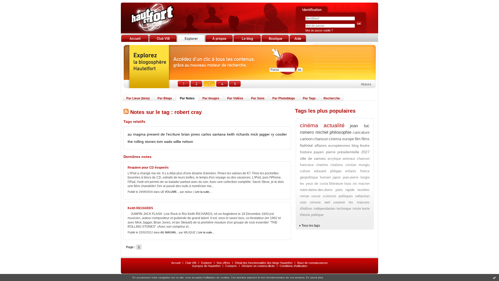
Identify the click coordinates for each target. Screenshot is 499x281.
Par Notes (187, 98)
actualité (334, 125)
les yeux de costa (314, 184)
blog (355, 145)
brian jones (190, 134)
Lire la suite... (203, 191)
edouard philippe (328, 171)
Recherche (332, 98)
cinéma (309, 125)
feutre (365, 145)
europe (348, 139)
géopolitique (309, 177)
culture (305, 171)
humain (325, 177)
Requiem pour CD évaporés (148, 167)
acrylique (334, 159)
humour (306, 145)
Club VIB (190, 262)
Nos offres (223, 262)
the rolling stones (142, 141)
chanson (320, 139)
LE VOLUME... (170, 191)
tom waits (164, 141)
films (366, 139)
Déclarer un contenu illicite (258, 265)
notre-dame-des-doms (316, 190)
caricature (361, 132)
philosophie (340, 132)
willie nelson (183, 141)
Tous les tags (310, 225)
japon (337, 177)
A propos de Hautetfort (206, 265)
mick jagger (260, 134)
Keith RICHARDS (140, 208)
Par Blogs (164, 98)
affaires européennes (332, 145)
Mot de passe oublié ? (319, 30)
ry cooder (279, 134)
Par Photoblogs (283, 98)
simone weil (320, 202)
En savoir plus (314, 277)
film (358, 139)
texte (366, 208)
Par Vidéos (235, 98)
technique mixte (349, 208)
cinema (335, 139)
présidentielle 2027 (353, 152)
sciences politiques (338, 196)
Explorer (206, 262)
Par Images (210, 98)
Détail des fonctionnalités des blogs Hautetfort (263, 262)
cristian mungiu (357, 165)
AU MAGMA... (169, 232)
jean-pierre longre (356, 177)
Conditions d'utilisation (293, 265)
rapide (349, 190)
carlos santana (213, 134)
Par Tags (309, 98)
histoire (306, 152)
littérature (336, 184)
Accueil (175, 262)
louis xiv (350, 184)
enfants (350, 171)
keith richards (238, 134)
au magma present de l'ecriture (154, 134)
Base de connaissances (312, 262)
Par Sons (258, 98)
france (365, 171)
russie (315, 196)
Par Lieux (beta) (138, 98)
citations (336, 165)
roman (304, 196)
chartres (322, 165)
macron (364, 184)
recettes (363, 190)
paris (339, 190)
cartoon (306, 139)
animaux (349, 159)
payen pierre (325, 152)
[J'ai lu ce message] (494, 278)
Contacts (231, 265)
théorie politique (312, 215)
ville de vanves (313, 158)
